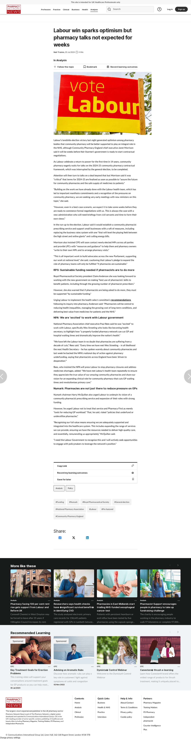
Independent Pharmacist (15, 724)
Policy (70, 488)
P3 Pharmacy (55, 721)
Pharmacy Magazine (29, 721)
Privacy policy (126, 712)
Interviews (102, 717)
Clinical (78, 712)
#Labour (92, 509)
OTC (12, 666)
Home (77, 702)
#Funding (60, 502)
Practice (101, 712)
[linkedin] (87, 538)
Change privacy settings (10, 737)
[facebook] (60, 538)
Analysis (59, 488)
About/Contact (127, 702)
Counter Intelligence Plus (152, 727)
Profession (79, 717)
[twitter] (74, 538)
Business (101, 702)
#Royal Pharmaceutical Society (95, 502)
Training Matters (44, 721)
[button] (178, 565)
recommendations (121, 300)
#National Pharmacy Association (70, 509)
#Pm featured (107, 509)
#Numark (73, 502)
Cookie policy (126, 717)
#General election (121, 502)
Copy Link (62, 466)
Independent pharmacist (148, 719)
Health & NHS (104, 707)
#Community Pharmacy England (69, 516)
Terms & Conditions (129, 707)
